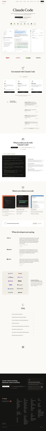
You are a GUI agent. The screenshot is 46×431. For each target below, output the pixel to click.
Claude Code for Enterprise (19, 401)
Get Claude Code (14, 147)
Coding (24, 401)
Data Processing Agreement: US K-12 (41, 415)
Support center (39, 406)
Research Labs (39, 400)
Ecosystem (25, 418)
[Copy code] (27, 41)
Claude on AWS (25, 420)
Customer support (25, 402)
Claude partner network (33, 400)
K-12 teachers (25, 408)
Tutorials (32, 409)
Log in (17, 408)
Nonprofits (25, 411)
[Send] (27, 49)
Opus (17, 420)
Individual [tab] (21, 76)
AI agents (25, 399)
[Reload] (42, 29)
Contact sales (38, 1)
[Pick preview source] (31, 29)
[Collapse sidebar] (5, 29)
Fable (17, 419)
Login (34, 1)
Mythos (17, 418)
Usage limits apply (17, 95)
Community (32, 401)
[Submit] (10, 401)
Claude (17, 399)
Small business (25, 412)
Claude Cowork (18, 402)
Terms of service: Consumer (40, 413)
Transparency (32, 420)
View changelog (32, 128)
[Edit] (40, 29)
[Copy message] (14, 37)
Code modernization (26, 400)
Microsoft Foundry (25, 422)
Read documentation (27, 17)
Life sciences (25, 410)
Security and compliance (33, 419)
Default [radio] (39, 35)
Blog (31, 399)
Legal (24, 409)
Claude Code (18, 400)
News (31, 417)
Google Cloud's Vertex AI (26, 421)
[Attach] (16, 51)
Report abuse (39, 405)
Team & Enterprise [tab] (25, 76)
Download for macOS (19, 17)
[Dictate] (17, 51)
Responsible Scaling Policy (33, 418)
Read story (21, 246)
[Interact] (41, 29)
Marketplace (25, 419)
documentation (24, 149)
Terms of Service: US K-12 (40, 414)
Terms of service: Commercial (41, 412)
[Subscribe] (41, 386)
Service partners (32, 408)
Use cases (32, 410)
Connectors (32, 402)
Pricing (24, 417)
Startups (39, 399)
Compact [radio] (42, 35)
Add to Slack (35, 223)
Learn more (39, 223)
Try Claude (42, 1)
